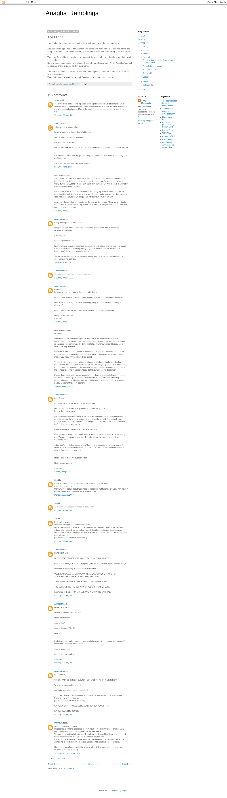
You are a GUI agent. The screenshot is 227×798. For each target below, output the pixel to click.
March (146, 81)
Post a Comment (58, 759)
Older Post (126, 764)
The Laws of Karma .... (152, 70)
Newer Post (53, 764)
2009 (143, 43)
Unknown (58, 723)
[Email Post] (85, 84)
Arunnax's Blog (168, 136)
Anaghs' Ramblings (72, 13)
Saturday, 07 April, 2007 (64, 211)
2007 (143, 50)
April (145, 57)
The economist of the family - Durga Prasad (169, 103)
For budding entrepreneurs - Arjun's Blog (168, 145)
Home (90, 764)
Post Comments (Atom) (68, 768)
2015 (143, 36)
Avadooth (58, 123)
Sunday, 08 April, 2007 (63, 386)
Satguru (146, 77)
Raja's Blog (167, 139)
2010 (143, 39)
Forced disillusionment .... (153, 66)
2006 (143, 90)
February (147, 85)
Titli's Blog (166, 133)
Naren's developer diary (168, 113)
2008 (143, 47)
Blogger (125, 791)
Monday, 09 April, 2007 (64, 495)
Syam (56, 100)
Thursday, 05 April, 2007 (64, 115)
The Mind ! (147, 73)
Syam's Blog (167, 130)
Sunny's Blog (167, 108)
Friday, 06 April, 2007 (63, 167)
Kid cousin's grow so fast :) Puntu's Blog (168, 124)
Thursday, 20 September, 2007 (67, 753)
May (145, 53)
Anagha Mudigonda (146, 102)
